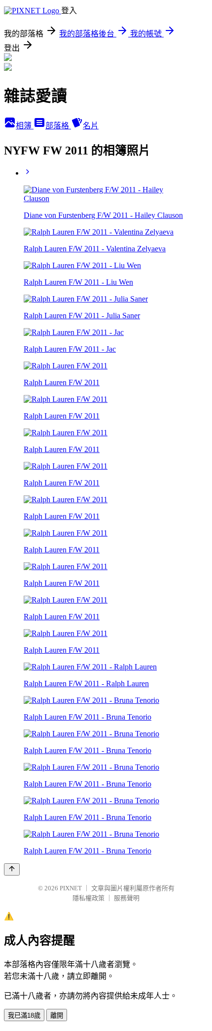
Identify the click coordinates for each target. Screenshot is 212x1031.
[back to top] (12, 869)
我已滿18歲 (24, 1015)
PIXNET (71, 888)
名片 (91, 125)
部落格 (58, 125)
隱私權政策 (88, 898)
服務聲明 (127, 898)
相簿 (25, 125)
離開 (56, 1015)
